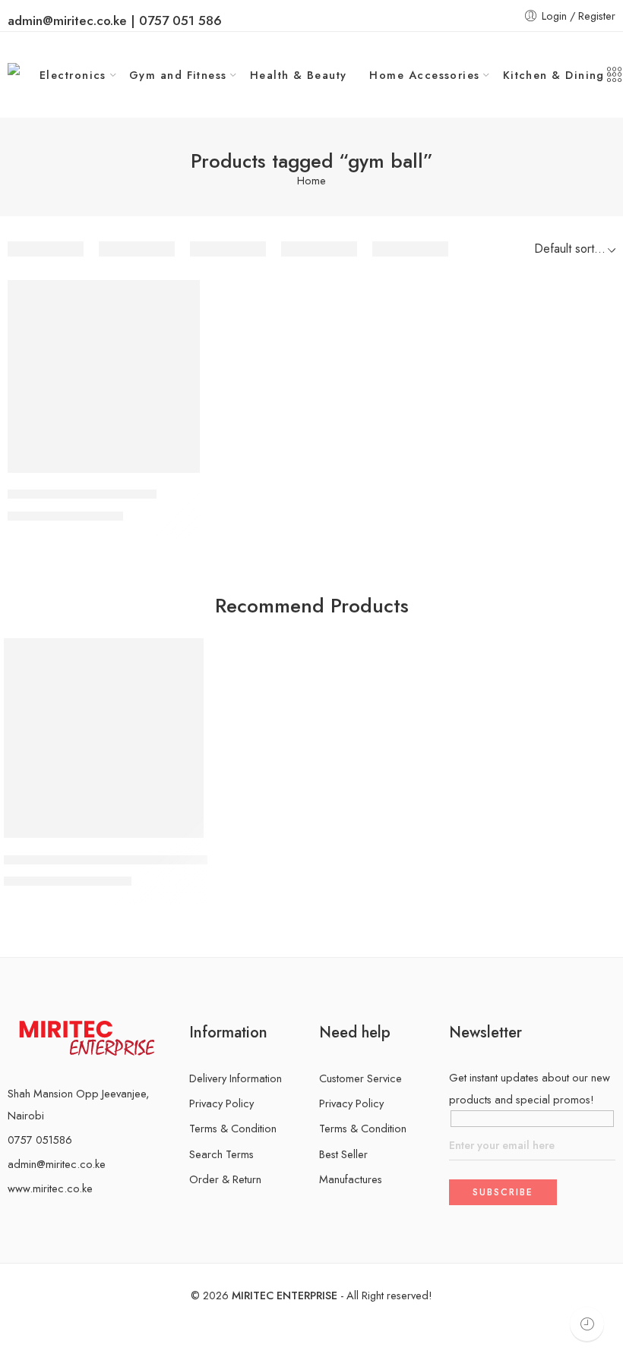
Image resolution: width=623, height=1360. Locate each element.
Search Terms (221, 1154)
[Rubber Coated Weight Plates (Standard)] (104, 738)
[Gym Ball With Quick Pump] (104, 376)
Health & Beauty (298, 75)
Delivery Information (235, 1078)
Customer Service (360, 1078)
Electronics (73, 75)
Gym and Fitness (178, 75)
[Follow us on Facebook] (12, 1220)
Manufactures (350, 1179)
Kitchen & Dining (554, 75)
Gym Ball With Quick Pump (82, 494)
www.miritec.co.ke (50, 1188)
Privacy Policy (221, 1103)
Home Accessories (424, 75)
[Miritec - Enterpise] (24, 75)
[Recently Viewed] (587, 1324)
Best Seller (343, 1154)
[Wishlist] (177, 301)
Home (311, 181)
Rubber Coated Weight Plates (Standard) (113, 860)
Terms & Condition (233, 1128)
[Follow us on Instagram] (36, 1220)
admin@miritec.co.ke (57, 1164)
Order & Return (225, 1179)
